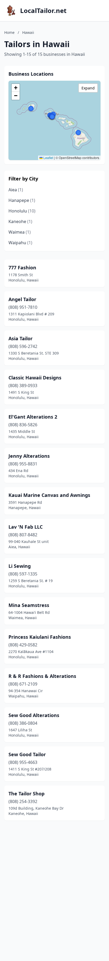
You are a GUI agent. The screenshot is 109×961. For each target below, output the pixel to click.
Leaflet (48, 157)
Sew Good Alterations (33, 715)
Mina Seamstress (28, 605)
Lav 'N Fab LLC (25, 527)
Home (9, 32)
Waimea (19, 232)
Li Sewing (19, 566)
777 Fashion (22, 267)
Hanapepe (21, 200)
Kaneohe (20, 221)
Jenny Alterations (29, 456)
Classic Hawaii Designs (34, 377)
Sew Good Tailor (27, 754)
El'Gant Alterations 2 (32, 417)
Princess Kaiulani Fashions (39, 637)
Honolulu (21, 211)
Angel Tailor (22, 299)
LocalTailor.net (43, 10)
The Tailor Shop (26, 793)
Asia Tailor (20, 338)
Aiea (15, 190)
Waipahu (20, 243)
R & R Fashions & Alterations (42, 676)
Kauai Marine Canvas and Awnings (49, 495)
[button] (31, 108)
